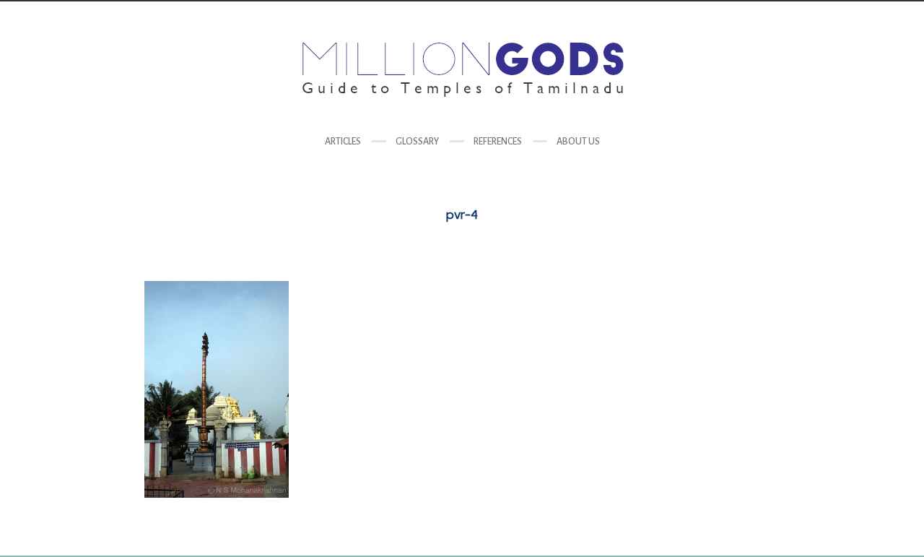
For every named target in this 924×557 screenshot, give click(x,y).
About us (578, 142)
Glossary (417, 142)
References (498, 142)
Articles (343, 142)
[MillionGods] (462, 69)
